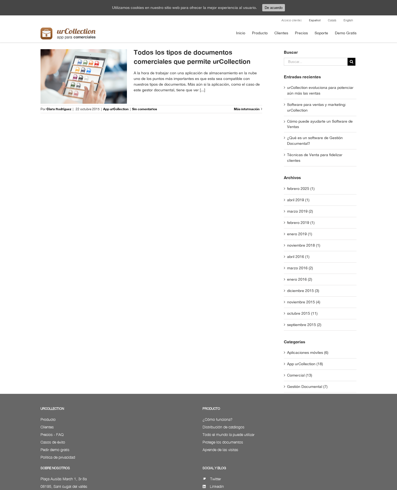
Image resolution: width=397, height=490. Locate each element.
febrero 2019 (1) (301, 222)
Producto (48, 419)
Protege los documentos (223, 442)
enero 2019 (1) (299, 234)
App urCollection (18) (305, 364)
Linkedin (217, 486)
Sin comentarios (144, 109)
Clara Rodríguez (58, 109)
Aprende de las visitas (220, 449)
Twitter (215, 478)
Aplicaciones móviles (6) (307, 352)
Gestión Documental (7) (307, 386)
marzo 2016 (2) (300, 268)
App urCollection (116, 109)
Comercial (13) (299, 375)
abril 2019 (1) (298, 200)
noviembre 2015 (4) (303, 302)
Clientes (47, 427)
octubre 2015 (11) (302, 313)
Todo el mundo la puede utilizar (228, 434)
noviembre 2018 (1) (303, 245)
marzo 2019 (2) (300, 211)
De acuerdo (273, 8)
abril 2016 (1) (298, 256)
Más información (247, 109)
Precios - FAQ (52, 434)
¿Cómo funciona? (218, 419)
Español (315, 20)
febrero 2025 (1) (301, 188)
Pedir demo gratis (55, 449)
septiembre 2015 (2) (304, 325)
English (348, 20)
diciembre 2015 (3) (303, 290)
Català (332, 20)
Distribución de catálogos (223, 427)
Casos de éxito (53, 442)
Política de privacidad (58, 457)
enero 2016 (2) (299, 279)
